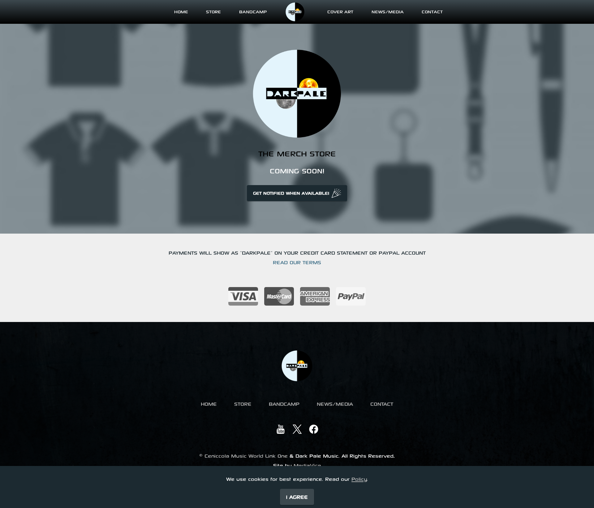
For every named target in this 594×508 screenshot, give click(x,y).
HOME (181, 11)
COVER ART (340, 11)
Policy (359, 479)
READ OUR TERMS (297, 262)
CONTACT (432, 11)
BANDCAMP (253, 11)
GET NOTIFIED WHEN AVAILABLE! (291, 193)
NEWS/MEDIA (388, 11)
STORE (213, 11)
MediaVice (307, 465)
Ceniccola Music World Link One (246, 455)
